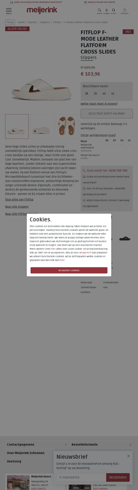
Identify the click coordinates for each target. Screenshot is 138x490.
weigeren (84, 252)
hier (53, 248)
